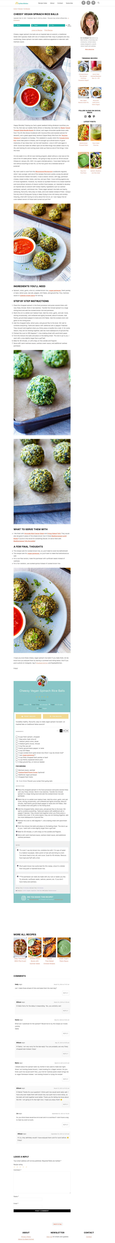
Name (16, 1196)
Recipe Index (42, 3)
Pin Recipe (57, 716)
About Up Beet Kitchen (26, 1239)
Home (15, 8)
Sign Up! (49, 1237)
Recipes (20, 8)
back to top (58, 1224)
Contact (60, 3)
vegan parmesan (33, 553)
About (52, 3)
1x (61, 731)
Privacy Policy (26, 1237)
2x (64, 731)
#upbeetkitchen (58, 899)
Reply (65, 993)
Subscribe (69, 3)
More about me (89, 49)
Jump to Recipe (37, 30)
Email (16, 1203)
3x (67, 731)
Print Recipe (48, 30)
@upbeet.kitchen (42, 663)
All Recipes (27, 8)
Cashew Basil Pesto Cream (28, 772)
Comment (17, 1170)
